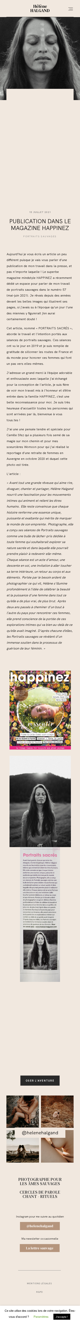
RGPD (39, 1292)
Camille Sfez (15, 435)
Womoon (30, 447)
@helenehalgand (40, 1133)
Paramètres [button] (41, 1316)
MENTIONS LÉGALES (39, 1283)
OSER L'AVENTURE (40, 1080)
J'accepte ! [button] (62, 1317)
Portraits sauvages (40, 236)
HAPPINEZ (44, 278)
